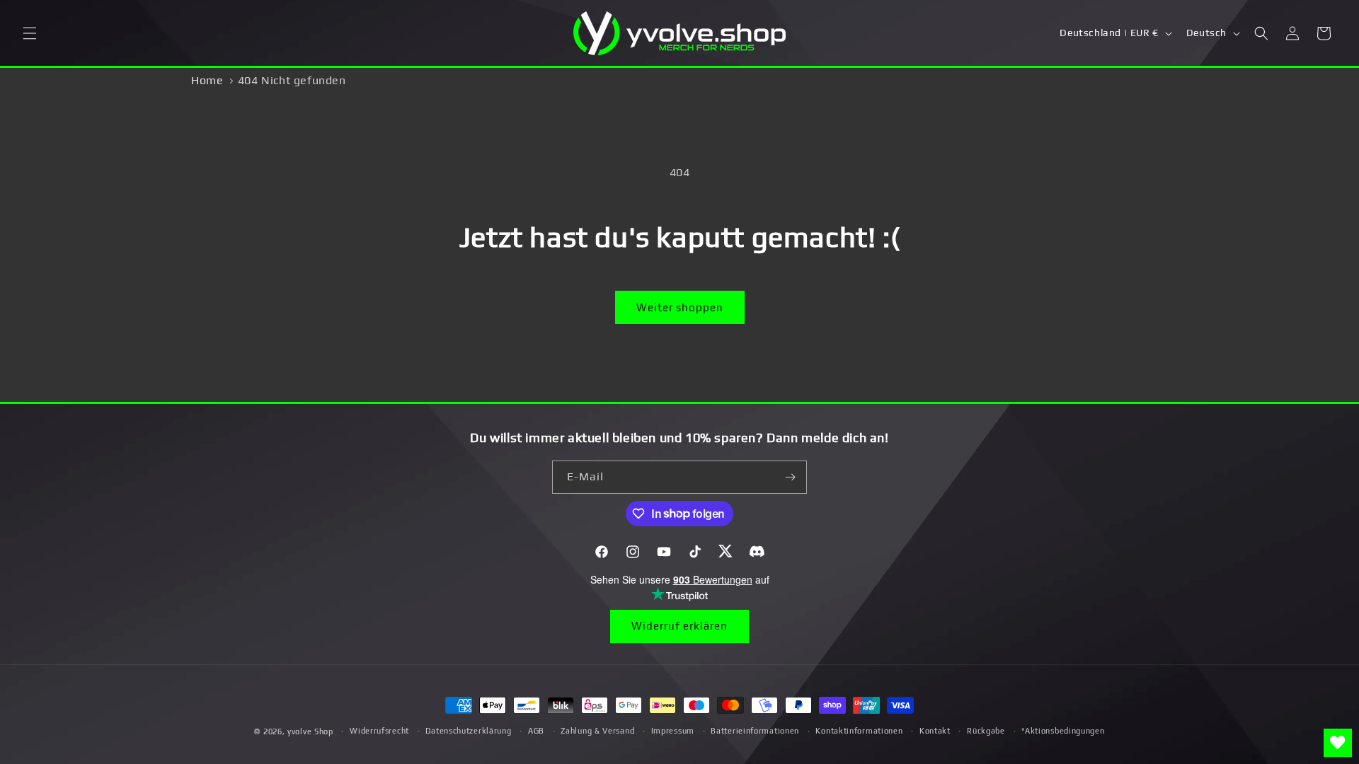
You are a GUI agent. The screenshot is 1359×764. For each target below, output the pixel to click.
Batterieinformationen (755, 731)
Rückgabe (986, 731)
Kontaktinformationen (858, 731)
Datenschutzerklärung (468, 731)
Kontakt (935, 731)
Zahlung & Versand (597, 731)
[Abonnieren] (790, 477)
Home (207, 80)
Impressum (672, 731)
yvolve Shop (310, 731)
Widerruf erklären (679, 626)
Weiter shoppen (679, 307)
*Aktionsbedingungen (1062, 731)
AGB (536, 731)
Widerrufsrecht (379, 731)
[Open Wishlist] (1338, 743)
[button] (29, 33)
